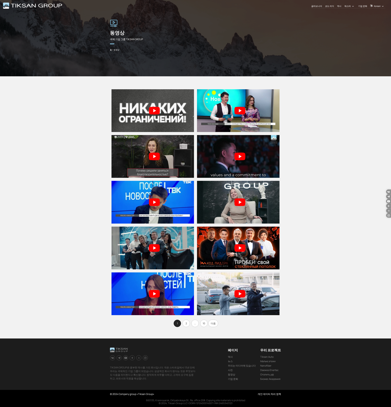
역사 (339, 6)
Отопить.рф (267, 374)
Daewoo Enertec (269, 370)
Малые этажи (268, 361)
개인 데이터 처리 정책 (269, 394)
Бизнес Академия (270, 379)
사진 (230, 370)
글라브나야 (316, 6)
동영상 (231, 374)
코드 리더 (329, 6)
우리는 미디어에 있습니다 (242, 365)
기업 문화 (362, 6)
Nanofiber (265, 365)
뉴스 (230, 361)
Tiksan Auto (267, 356)
